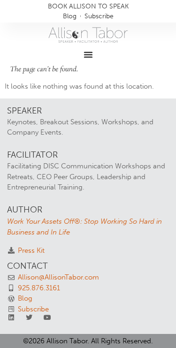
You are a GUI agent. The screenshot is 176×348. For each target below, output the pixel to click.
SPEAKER (24, 111)
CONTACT (27, 266)
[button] (88, 54)
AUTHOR (24, 209)
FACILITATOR (32, 155)
